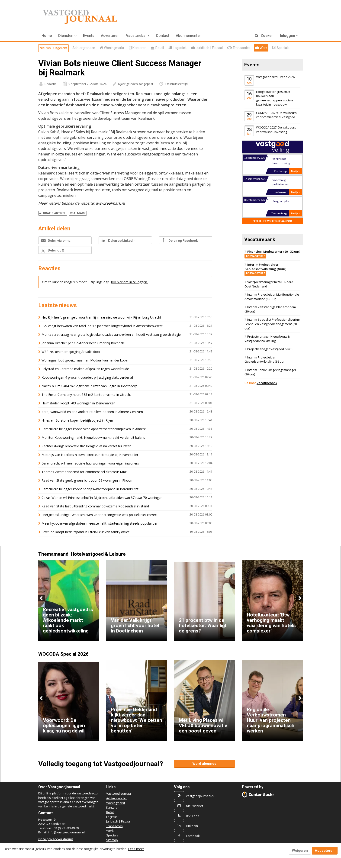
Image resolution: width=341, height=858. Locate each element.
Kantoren (112, 807)
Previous (41, 598)
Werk (110, 831)
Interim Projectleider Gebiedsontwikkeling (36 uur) (264, 359)
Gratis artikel (54, 213)
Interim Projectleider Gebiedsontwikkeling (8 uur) (265, 269)
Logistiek (112, 817)
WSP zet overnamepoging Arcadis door (71, 351)
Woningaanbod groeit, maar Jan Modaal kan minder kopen (85, 360)
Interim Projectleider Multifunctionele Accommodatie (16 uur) (271, 297)
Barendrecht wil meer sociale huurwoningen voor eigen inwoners (90, 463)
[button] (67, 35)
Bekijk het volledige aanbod (272, 221)
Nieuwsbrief (194, 806)
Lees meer (136, 849)
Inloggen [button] (288, 35)
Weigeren (300, 850)
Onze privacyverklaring (55, 839)
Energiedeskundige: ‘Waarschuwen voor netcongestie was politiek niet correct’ (100, 515)
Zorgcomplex (280, 201)
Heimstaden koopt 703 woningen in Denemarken (78, 403)
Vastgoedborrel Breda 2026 (275, 77)
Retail (110, 812)
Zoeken (266, 35)
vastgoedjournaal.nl (200, 796)
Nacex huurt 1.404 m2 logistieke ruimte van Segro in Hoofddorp (89, 386)
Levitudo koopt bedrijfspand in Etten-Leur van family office (86, 532)
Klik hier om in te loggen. (129, 282)
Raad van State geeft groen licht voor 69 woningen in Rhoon (87, 480)
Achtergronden (116, 798)
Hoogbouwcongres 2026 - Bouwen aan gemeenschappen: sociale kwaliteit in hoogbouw (274, 98)
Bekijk (295, 171)
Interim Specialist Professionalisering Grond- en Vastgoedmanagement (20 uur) (271, 324)
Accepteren (325, 850)
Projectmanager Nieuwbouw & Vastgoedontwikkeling (267, 338)
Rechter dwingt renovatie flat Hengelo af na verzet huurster (86, 446)
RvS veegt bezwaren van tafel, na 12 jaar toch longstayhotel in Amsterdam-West (102, 326)
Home (47, 35)
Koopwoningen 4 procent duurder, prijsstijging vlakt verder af (87, 377)
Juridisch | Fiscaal (118, 821)
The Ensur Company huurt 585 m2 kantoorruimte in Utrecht (86, 394)
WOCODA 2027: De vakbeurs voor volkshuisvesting (276, 130)
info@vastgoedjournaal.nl (66, 832)
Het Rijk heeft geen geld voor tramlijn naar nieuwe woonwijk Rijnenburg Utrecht (101, 317)
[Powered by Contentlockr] (258, 794)
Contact (162, 35)
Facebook (193, 836)
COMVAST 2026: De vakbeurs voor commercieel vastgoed (276, 115)
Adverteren (110, 35)
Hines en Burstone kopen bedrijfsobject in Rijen (77, 420)
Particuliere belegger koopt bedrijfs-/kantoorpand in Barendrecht (90, 489)
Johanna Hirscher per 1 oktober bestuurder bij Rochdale (83, 343)
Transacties (114, 826)
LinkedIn (192, 826)
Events (88, 35)
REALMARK (78, 213)
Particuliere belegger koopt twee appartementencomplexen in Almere (94, 429)
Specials (112, 835)
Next (299, 598)
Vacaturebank (137, 35)
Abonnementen (189, 35)
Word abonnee (204, 763)
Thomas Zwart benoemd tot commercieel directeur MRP (84, 472)
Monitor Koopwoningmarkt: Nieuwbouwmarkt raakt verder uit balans (93, 437)
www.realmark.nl (110, 203)
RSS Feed (192, 816)
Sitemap (112, 840)
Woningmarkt (115, 803)
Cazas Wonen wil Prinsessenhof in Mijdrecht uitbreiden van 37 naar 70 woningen (102, 497)
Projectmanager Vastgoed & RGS (270, 349)
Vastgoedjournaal (119, 793)
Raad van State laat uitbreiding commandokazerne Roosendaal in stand (95, 506)
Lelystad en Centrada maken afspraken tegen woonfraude (85, 369)
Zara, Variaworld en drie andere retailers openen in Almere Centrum (92, 412)
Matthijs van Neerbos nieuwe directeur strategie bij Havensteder (90, 454)
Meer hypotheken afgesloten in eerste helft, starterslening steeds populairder (100, 523)
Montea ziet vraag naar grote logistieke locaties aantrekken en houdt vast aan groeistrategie (111, 334)
